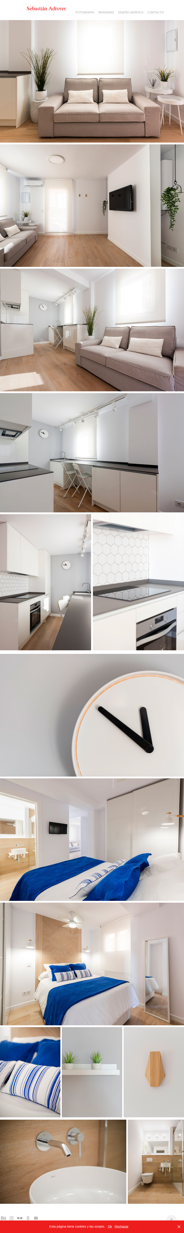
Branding (106, 12)
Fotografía (84, 12)
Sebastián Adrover (46, 8)
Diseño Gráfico (130, 12)
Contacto (156, 12)
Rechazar (121, 1226)
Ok (110, 1226)
